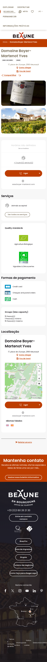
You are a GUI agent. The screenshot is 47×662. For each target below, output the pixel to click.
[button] (40, 11)
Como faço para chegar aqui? (23, 573)
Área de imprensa (23, 549)
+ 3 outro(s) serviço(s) (23, 163)
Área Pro (23, 541)
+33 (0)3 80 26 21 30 (18, 510)
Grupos (23, 557)
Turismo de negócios (23, 565)
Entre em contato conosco (23, 517)
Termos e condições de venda (10, 642)
